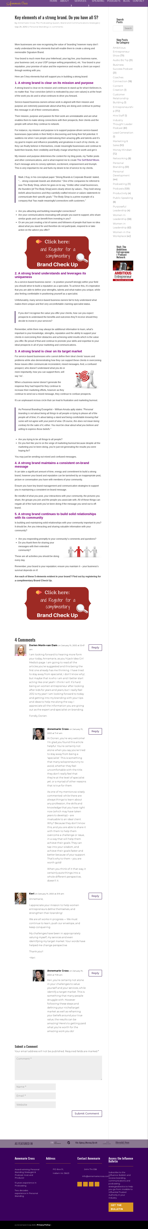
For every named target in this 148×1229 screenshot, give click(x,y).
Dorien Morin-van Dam (43, 645)
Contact (138, 1)
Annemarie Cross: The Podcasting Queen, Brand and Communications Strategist (58, 23)
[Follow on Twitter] (85, 1184)
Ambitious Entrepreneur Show (121, 51)
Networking (120, 158)
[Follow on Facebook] (79, 1184)
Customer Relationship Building (121, 98)
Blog (126, 1)
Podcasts (113, 1)
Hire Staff (118, 115)
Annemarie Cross (58, 729)
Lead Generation (123, 132)
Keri (31, 893)
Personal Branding (38, 26)
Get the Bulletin (117, 1207)
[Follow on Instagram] (91, 1184)
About (64, 1)
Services (80, 1)
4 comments (56, 26)
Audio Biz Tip (120, 60)
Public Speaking (123, 198)
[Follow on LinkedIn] (97, 1184)
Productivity (120, 193)
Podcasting (120, 184)
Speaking (98, 1)
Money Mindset (122, 150)
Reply (95, 647)
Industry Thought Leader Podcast (123, 124)
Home (53, 1)
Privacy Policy (44, 1225)
